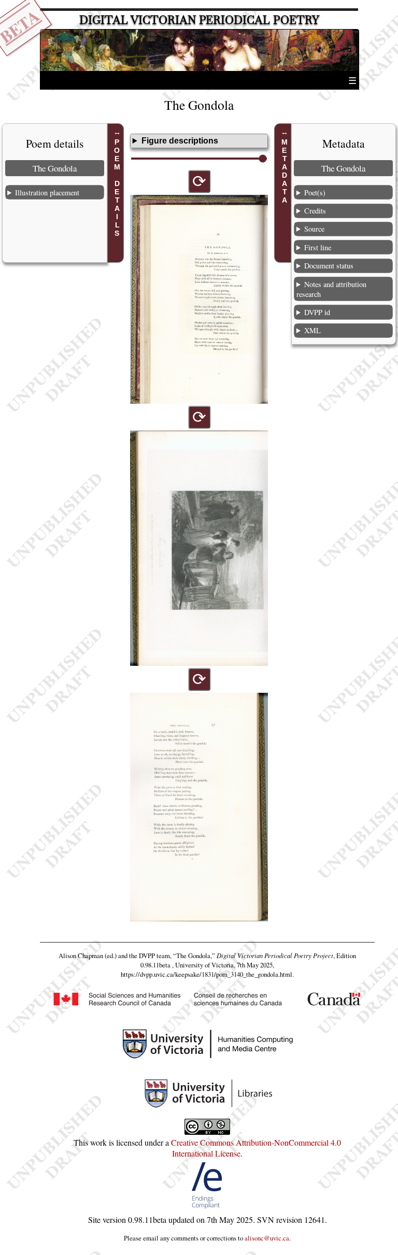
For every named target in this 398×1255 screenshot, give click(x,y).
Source (314, 229)
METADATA (284, 171)
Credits (315, 211)
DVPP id (317, 312)
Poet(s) (314, 192)
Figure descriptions (179, 140)
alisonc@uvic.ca (267, 1238)
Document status (328, 265)
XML (312, 330)
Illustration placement (47, 192)
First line (317, 247)
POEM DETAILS (117, 187)
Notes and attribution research (331, 289)
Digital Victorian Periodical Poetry (199, 20)
